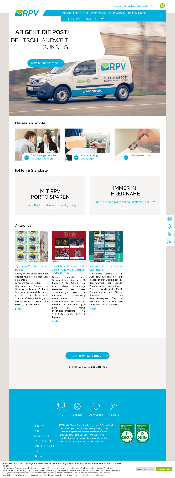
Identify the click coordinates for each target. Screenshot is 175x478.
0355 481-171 (146, 6)
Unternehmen (72, 18)
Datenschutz (43, 441)
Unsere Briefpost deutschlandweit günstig (50, 205)
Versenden (98, 13)
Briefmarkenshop (140, 155)
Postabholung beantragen (89, 157)
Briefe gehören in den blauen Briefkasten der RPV (125, 202)
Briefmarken (137, 13)
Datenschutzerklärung (94, 475)
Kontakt (92, 18)
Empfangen (117, 13)
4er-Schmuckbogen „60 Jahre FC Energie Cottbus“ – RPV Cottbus (69, 270)
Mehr (18, 308)
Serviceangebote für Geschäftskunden (44, 157)
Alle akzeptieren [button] (164, 469)
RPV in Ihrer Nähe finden (86, 355)
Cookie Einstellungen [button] (145, 469)
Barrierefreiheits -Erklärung (44, 451)
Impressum (41, 436)
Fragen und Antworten (123, 6)
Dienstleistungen (75, 13)
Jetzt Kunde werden (44, 63)
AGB (36, 431)
